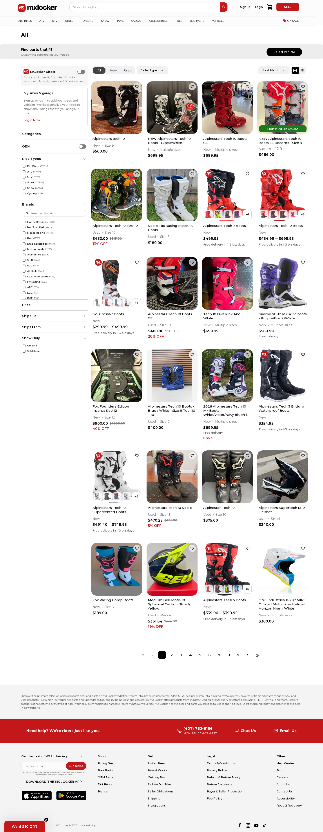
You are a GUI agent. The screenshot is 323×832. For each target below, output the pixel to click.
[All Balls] (24, 271)
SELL (287, 7)
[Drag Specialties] (24, 243)
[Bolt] (24, 238)
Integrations (157, 805)
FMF (30, 298)
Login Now (32, 120)
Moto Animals (35, 249)
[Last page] (257, 655)
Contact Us (285, 791)
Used (128, 70)
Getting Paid (157, 777)
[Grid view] (295, 70)
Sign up (245, 7)
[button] (54, 134)
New (113, 70)
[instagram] (248, 825)
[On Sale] (24, 345)
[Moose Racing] (24, 232)
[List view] (302, 70)
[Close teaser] (46, 819)
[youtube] (256, 825)
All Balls (32, 271)
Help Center (285, 763)
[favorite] (136, 86)
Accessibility (286, 798)
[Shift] (24, 260)
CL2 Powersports (37, 276)
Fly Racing (33, 281)
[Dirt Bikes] (24, 166)
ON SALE (293, 20)
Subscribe (76, 766)
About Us (283, 784)
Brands (103, 791)
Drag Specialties (37, 243)
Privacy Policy (217, 770)
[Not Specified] (24, 227)
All (99, 70)
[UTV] (24, 177)
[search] (223, 7)
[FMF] (24, 298)
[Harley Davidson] (24, 222)
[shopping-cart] (270, 7)
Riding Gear (106, 763)
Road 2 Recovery (289, 805)
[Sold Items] (24, 351)
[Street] (24, 182)
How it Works (157, 770)
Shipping (154, 798)
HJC (29, 265)
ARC (30, 287)
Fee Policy (214, 798)
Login (259, 7)
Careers (282, 777)
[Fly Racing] (24, 281)
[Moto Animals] (24, 249)
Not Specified (35, 227)
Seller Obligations (160, 791)
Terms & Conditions (221, 763)
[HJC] (24, 265)
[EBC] (24, 292)
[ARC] (24, 287)
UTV (30, 176)
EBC (30, 292)
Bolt (29, 238)
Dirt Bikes (33, 166)
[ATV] (24, 171)
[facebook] (240, 825)
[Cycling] (24, 193)
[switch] (81, 72)
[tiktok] (265, 825)
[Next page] (248, 655)
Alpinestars (34, 254)
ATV (29, 171)
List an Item (156, 763)
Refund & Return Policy (223, 777)
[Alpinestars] (24, 254)
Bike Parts (105, 770)
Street (31, 182)
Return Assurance (219, 784)
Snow (30, 187)
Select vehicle (284, 52)
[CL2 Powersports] (24, 276)
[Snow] (24, 188)
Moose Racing (36, 232)
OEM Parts (105, 777)
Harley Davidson (37, 222)
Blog (280, 770)
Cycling (32, 193)
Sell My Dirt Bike (159, 784)
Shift (30, 260)
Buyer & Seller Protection (225, 791)
